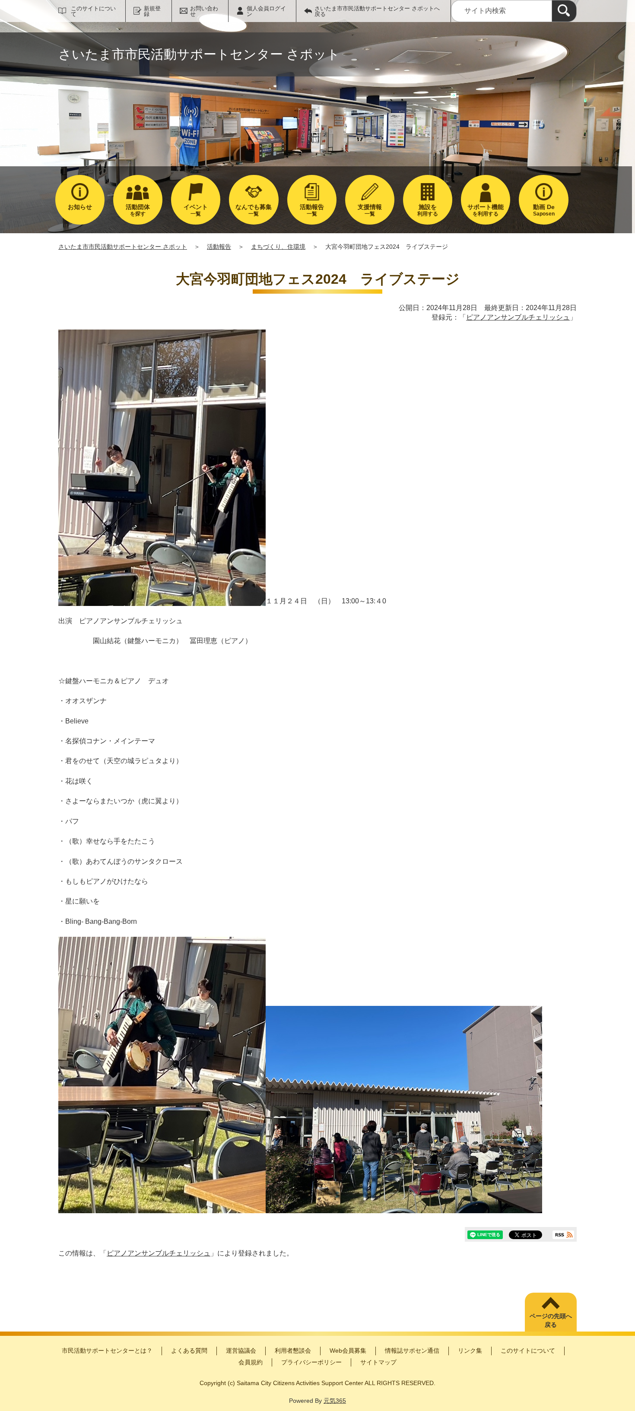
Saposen (544, 210)
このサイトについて (93, 11)
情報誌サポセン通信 (412, 1350)
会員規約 (250, 1362)
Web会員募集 (348, 1350)
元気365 (335, 1400)
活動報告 (219, 246)
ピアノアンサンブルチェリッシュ (518, 317)
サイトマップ (378, 1362)
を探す (138, 210)
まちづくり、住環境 (278, 246)
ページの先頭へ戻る (551, 1320)
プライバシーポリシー (311, 1362)
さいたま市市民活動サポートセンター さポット (122, 246)
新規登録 (152, 11)
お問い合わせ (204, 11)
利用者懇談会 (293, 1350)
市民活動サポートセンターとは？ (107, 1350)
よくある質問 (189, 1350)
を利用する (485, 210)
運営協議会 (241, 1350)
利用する (427, 210)
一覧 (196, 210)
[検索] (564, 11)
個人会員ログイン (266, 11)
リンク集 (470, 1350)
